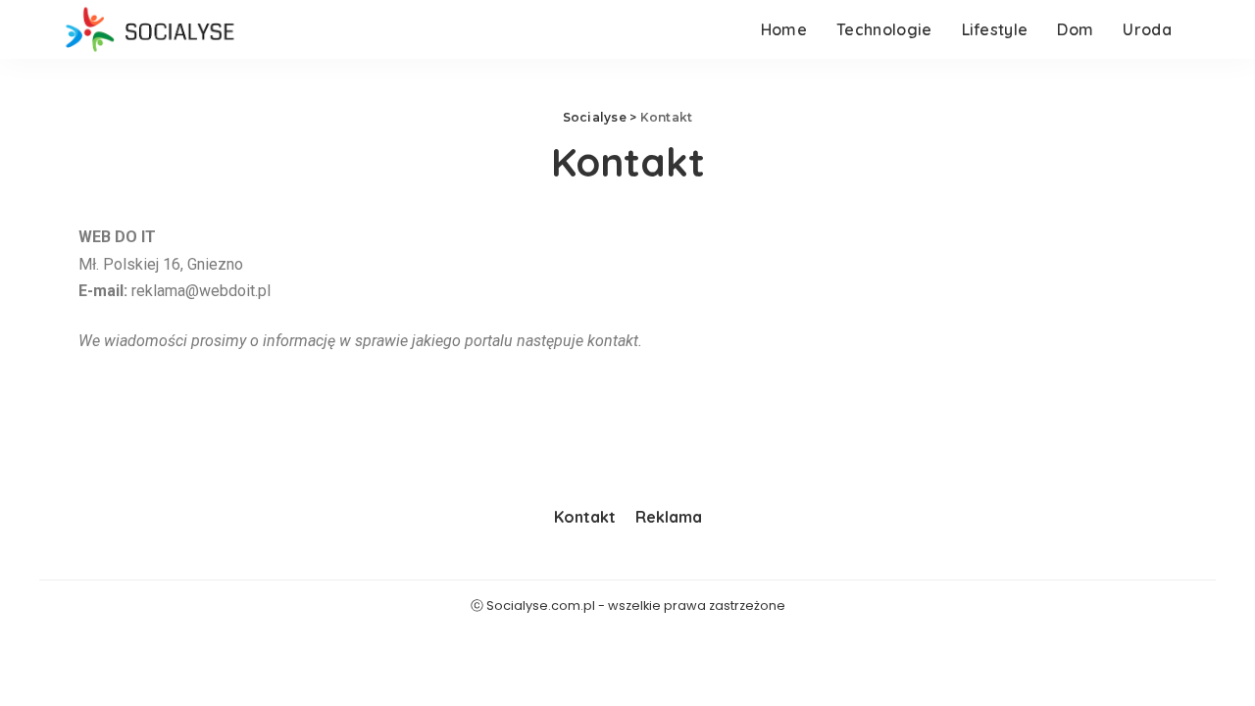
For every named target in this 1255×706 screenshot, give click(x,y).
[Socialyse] (149, 29)
